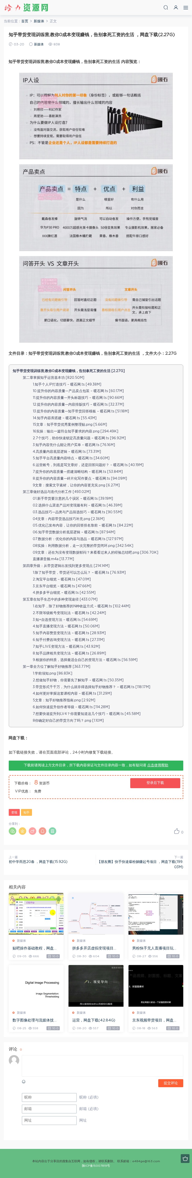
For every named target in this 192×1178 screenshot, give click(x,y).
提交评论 (171, 1083)
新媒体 (39, 44)
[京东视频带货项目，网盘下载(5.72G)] (155, 986)
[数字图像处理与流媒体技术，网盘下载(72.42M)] (36, 986)
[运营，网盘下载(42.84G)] (95, 986)
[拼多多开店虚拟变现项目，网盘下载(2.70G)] (95, 914)
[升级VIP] (185, 1158)
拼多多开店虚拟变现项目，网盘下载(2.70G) (94, 948)
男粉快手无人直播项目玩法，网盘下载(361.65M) (153, 948)
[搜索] (165, 7)
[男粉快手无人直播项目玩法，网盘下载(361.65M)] (155, 914)
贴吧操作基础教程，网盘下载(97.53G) (35, 948)
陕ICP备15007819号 (96, 1165)
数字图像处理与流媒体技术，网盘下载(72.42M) (33, 1020)
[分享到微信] (12, 831)
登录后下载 (155, 783)
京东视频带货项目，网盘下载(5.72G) (154, 1020)
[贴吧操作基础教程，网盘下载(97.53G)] (36, 914)
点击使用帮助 (157, 765)
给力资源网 (26, 7)
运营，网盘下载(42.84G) (93, 1020)
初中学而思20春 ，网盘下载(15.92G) (38, 862)
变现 (14, 812)
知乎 (27, 812)
